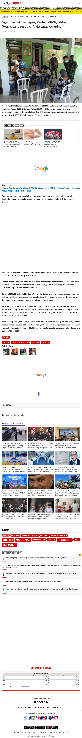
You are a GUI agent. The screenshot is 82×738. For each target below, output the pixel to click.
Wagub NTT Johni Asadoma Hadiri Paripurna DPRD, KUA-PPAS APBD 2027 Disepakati (14, 516)
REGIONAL (35, 342)
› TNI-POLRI (51, 17)
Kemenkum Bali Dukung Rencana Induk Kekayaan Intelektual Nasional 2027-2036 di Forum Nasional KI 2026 (67, 445)
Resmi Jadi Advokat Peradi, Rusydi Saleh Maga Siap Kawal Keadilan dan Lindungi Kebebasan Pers (40, 493)
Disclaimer (34, 732)
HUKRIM (15, 535)
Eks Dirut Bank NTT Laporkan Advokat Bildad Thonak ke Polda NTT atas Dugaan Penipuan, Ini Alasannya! (66, 469)
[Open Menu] (79, 2)
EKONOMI (5, 535)
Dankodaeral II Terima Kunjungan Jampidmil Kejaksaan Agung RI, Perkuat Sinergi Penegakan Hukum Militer (40, 445)
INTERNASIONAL (30, 535)
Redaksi (27, 732)
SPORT (77, 539)
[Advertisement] (39, 169)
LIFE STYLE (44, 535)
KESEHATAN (16, 342)
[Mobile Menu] (81, 8)
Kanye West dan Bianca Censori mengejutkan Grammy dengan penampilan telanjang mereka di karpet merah (42, 590)
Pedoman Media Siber (54, 732)
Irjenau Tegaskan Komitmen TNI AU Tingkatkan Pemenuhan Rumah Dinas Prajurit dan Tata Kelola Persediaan (40, 469)
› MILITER (32, 17)
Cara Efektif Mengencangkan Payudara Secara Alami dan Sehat (33, 143)
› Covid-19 (13, 17)
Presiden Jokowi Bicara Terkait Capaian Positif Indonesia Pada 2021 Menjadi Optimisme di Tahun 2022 (52, 145)
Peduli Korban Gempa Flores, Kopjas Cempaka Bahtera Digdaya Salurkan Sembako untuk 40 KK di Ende (14, 469)
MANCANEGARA (59, 535)
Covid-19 (6, 342)
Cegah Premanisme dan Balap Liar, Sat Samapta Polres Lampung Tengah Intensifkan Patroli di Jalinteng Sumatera (14, 445)
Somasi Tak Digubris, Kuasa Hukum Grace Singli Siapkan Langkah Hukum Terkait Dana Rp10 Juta (67, 516)
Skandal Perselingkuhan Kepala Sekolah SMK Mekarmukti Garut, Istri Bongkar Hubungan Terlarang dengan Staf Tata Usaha (43, 566)
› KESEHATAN (22, 17)
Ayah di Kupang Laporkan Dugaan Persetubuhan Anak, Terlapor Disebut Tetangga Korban (40, 516)
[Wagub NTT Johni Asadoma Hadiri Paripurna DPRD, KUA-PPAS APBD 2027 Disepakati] (14, 512)
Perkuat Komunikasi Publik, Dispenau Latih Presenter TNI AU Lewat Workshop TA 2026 (13, 493)
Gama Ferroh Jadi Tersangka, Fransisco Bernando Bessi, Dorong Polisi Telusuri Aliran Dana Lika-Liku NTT (42, 573)
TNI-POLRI (45, 342)
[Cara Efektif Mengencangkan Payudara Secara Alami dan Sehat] (33, 134)
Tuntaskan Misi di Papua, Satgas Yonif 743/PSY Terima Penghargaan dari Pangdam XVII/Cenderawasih (67, 493)
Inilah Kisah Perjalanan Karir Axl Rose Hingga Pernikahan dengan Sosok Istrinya (33, 581)
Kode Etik (43, 732)
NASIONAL (23, 540)
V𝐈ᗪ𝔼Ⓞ (65, 732)
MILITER (26, 342)
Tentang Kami (18, 732)
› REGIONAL (41, 17)
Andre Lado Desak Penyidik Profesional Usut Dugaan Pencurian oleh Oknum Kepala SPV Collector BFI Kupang (13, 145)
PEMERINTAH (39, 539)
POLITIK (52, 539)
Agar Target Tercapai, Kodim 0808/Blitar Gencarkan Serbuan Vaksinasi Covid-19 (34, 24)
